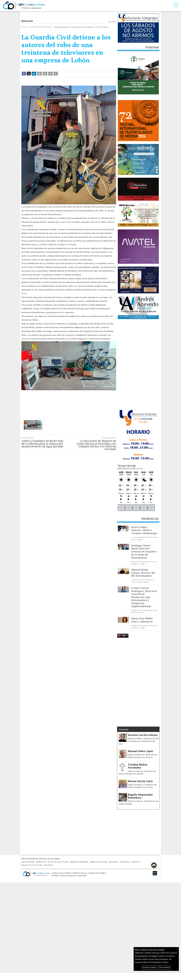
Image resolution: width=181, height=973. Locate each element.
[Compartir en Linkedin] (34, 73)
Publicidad (125, 862)
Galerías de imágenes (79, 862)
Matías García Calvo (140, 781)
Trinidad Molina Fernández (137, 766)
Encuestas (48, 865)
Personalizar (164, 967)
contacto (135, 862)
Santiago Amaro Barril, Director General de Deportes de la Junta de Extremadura (144, 551)
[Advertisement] (68, 402)
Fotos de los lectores (58, 862)
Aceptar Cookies (149, 967)
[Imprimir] (39, 73)
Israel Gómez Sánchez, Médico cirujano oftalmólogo (144, 530)
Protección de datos (97, 873)
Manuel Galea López (140, 751)
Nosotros (113, 862)
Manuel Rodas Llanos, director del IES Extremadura (143, 572)
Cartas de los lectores (31, 865)
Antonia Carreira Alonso (143, 735)
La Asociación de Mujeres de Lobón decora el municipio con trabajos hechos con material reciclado (96, 444)
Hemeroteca (41, 862)
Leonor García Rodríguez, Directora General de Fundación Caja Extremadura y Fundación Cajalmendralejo (144, 597)
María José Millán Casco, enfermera (142, 620)
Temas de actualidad (98, 862)
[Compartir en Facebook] (24, 73)
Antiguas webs (27, 862)
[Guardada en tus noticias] (45, 73)
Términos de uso (80, 873)
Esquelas (123, 729)
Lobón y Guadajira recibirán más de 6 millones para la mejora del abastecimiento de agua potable (42, 443)
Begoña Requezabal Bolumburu (140, 796)
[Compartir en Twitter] (29, 73)
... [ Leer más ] (139, 539)
